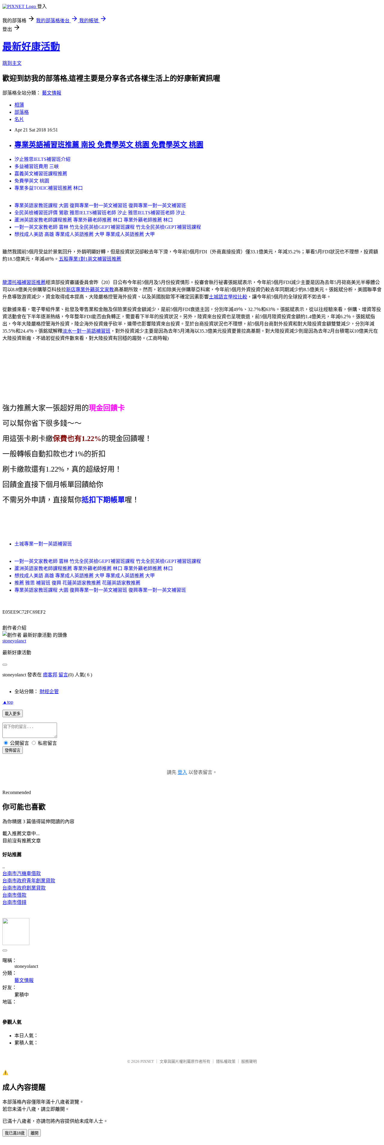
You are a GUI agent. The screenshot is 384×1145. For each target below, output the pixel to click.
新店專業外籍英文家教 (90, 289)
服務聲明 (249, 1061)
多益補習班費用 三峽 (36, 166)
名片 (19, 119)
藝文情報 (51, 92)
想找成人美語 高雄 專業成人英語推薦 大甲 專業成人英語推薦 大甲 (84, 234)
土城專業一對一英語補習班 (43, 543)
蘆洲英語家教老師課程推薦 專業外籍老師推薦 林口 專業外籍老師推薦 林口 (93, 219)
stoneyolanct (14, 640)
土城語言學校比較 (228, 296)
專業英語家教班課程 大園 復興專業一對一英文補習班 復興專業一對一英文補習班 (100, 205)
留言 (63, 674)
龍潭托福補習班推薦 (24, 282)
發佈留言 (12, 750)
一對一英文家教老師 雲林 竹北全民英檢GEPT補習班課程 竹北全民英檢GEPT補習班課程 (107, 227)
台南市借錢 (14, 902)
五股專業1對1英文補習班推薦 (90, 258)
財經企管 (49, 691)
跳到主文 (12, 63)
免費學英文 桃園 (31, 180)
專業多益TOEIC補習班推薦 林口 (48, 188)
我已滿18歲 (15, 1133)
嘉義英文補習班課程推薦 (40, 173)
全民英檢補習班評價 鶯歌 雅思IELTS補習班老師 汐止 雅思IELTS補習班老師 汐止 (99, 212)
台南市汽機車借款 (21, 873)
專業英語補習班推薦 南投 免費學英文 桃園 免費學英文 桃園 (108, 145)
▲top (7, 702)
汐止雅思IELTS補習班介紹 (42, 159)
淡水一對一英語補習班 (86, 331)
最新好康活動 (31, 46)
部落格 (21, 112)
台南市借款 (14, 895)
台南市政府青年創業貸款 (28, 880)
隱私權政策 (226, 1061)
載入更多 (12, 713)
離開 (34, 1133)
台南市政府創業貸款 (24, 887)
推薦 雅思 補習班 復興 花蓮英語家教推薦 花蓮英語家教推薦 (77, 582)
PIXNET (147, 1061)
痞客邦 (50, 674)
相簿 (19, 104)
